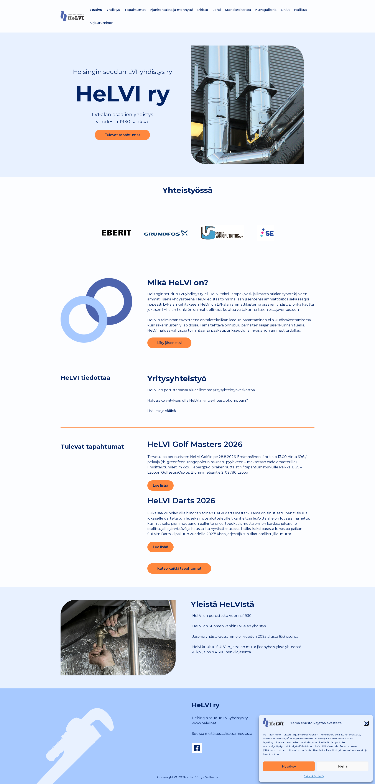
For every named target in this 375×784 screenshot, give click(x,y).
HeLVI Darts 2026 (181, 500)
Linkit (285, 10)
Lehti (216, 10)
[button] (366, 723)
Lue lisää (160, 485)
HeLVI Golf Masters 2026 (194, 444)
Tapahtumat (135, 10)
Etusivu (95, 10)
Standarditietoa (238, 10)
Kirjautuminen (101, 23)
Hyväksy (289, 766)
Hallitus (300, 10)
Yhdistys (113, 10)
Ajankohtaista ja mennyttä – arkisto (179, 10)
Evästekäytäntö (314, 776)
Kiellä (342, 766)
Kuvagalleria (265, 10)
